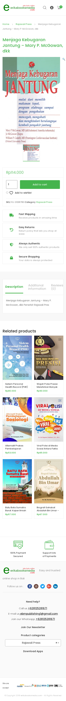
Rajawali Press (24, 24)
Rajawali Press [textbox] (40, 643)
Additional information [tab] (37, 287)
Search (45, 7)
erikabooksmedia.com (31, 695)
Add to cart (40, 184)
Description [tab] (14, 287)
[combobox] (33, 642)
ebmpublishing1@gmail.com (39, 613)
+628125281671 (37, 608)
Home (6, 24)
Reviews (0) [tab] (57, 287)
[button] (63, 59)
